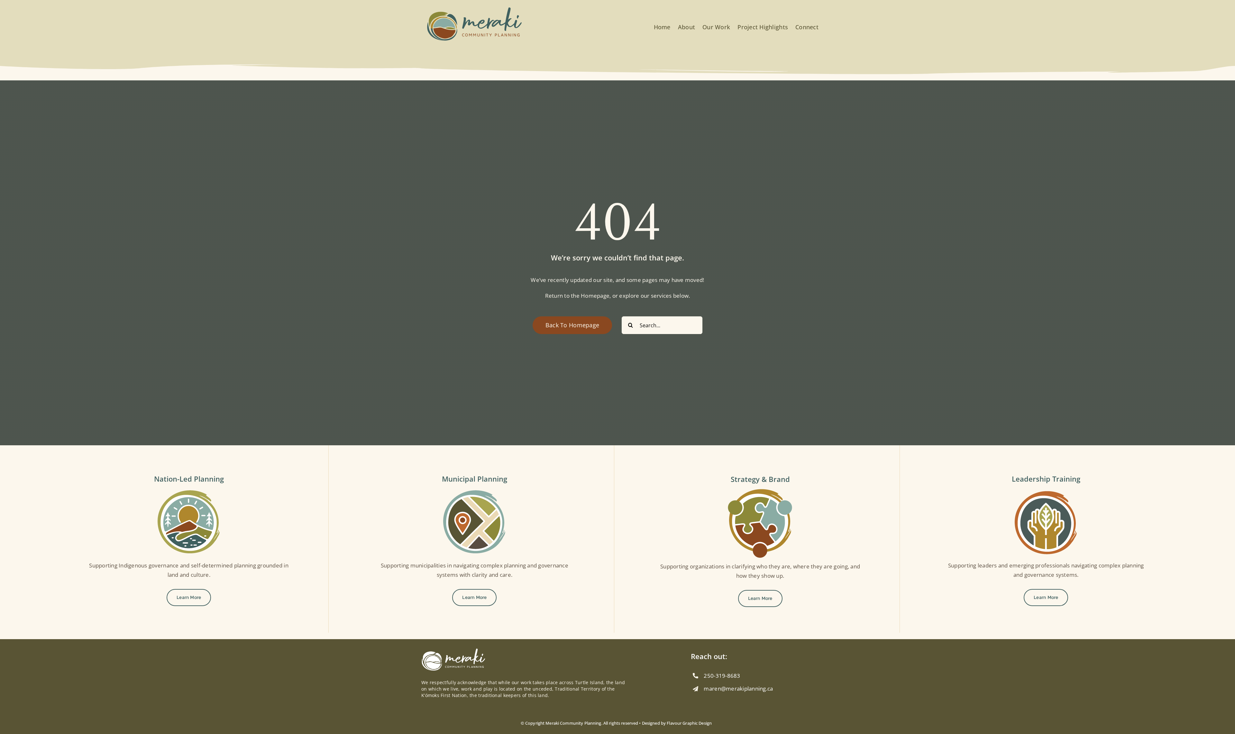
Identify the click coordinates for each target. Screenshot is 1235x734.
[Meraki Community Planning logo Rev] (453, 651)
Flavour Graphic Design (689, 723)
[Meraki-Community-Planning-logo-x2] (474, 9)
